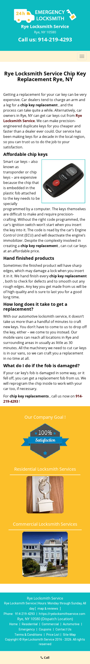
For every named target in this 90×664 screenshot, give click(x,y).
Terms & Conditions (28, 634)
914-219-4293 (55, 39)
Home (13, 624)
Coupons (45, 629)
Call (46, 657)
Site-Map (69, 634)
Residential (30, 624)
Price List (52, 634)
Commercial (50, 624)
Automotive (71, 624)
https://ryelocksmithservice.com (62, 614)
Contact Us (63, 629)
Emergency (27, 629)
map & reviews (48, 608)
